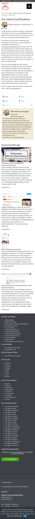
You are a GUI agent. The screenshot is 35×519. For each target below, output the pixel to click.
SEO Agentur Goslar (10, 414)
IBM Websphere (9, 393)
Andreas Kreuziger (14, 24)
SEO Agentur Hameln (11, 420)
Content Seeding (9, 328)
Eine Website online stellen (12, 347)
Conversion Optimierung (12, 335)
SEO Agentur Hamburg (11, 418)
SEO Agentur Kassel (10, 408)
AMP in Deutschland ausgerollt (11, 249)
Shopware (8, 386)
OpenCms (8, 367)
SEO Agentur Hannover (11, 445)
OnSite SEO (27, 13)
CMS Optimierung (14, 88)
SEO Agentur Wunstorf (11, 432)
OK (25, 516)
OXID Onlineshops (10, 397)
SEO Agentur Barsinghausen (13, 441)
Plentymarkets (9, 389)
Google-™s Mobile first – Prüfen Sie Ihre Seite (15, 207)
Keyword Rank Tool (10, 349)
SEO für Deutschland (9, 403)
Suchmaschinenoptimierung (10, 47)
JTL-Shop (7, 399)
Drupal (7, 374)
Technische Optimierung (12, 330)
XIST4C (7, 371)
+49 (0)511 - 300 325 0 (6, 1)
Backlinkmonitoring (10, 322)
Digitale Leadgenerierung (12, 332)
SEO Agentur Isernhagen (12, 435)
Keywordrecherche (19, 79)
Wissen (15, 13)
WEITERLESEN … (6, 187)
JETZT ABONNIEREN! (10, 459)
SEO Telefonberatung (11, 326)
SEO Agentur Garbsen (11, 433)
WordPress (8, 363)
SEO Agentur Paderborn (11, 443)
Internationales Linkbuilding (13, 333)
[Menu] (29, 6)
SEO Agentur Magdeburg (12, 426)
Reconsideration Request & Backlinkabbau (17, 324)
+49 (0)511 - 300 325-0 (11, 504)
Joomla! (7, 376)
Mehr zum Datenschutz (14, 516)
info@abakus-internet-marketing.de (21, 1)
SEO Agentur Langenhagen (12, 428)
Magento (7, 384)
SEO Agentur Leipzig (10, 422)
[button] (9, 96)
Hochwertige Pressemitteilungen (14, 341)
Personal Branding (10, 337)
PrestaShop (8, 395)
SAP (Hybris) (8, 391)
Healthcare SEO (9, 339)
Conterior (7, 365)
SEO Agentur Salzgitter (11, 416)
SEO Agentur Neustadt (11, 430)
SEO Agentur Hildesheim (12, 406)
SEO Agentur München (11, 424)
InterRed (7, 369)
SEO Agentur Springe (11, 437)
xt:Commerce (9, 387)
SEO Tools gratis (16, 356)
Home (10, 13)
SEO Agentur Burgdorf (11, 439)
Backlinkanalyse (9, 320)
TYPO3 (7, 373)
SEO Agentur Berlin (10, 412)
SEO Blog (20, 13)
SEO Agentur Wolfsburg (11, 410)
